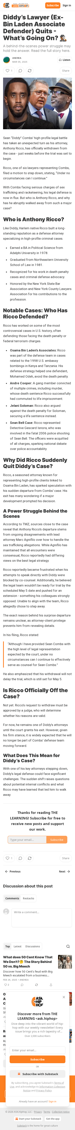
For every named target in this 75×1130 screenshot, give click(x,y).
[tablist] (19, 898)
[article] (37, 971)
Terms (46, 1111)
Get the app (53, 1118)
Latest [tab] (18, 946)
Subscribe (53, 5)
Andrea (16, 58)
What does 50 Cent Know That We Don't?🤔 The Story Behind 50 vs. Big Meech (27, 961)
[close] (64, 997)
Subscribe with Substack (40, 1074)
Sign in (67, 5)
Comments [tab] (12, 898)
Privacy (38, 1111)
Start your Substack (30, 1118)
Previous (15, 871)
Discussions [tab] (32, 946)
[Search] (68, 946)
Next (62, 871)
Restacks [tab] (28, 898)
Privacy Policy (44, 1090)
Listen (66, 60)
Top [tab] (7, 946)
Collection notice (61, 1111)
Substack (22, 1125)
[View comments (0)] (20, 71)
